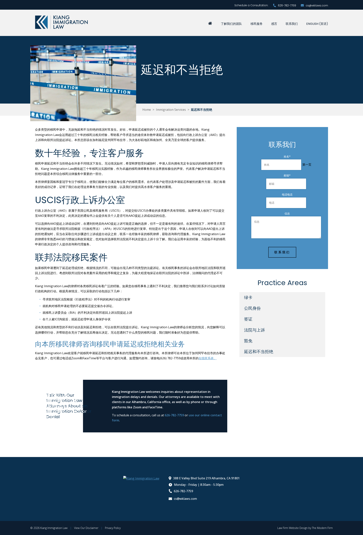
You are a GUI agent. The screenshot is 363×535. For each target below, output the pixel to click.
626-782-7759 (287, 5)
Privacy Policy (113, 528)
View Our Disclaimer (86, 528)
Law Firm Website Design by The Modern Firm (305, 528)
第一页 (306, 164)
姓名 (287, 156)
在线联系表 (208, 358)
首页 (210, 23)
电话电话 (287, 194)
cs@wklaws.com (317, 5)
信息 (287, 213)
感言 (274, 24)
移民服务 (257, 24)
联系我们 (292, 24)
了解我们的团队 (231, 24)
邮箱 (287, 175)
